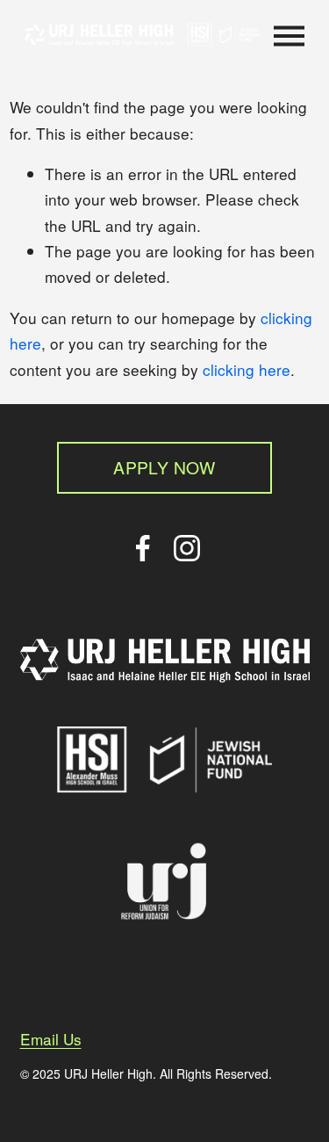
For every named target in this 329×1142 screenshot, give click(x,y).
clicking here (246, 369)
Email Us (51, 1039)
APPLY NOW (164, 467)
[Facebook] (143, 548)
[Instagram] (187, 548)
